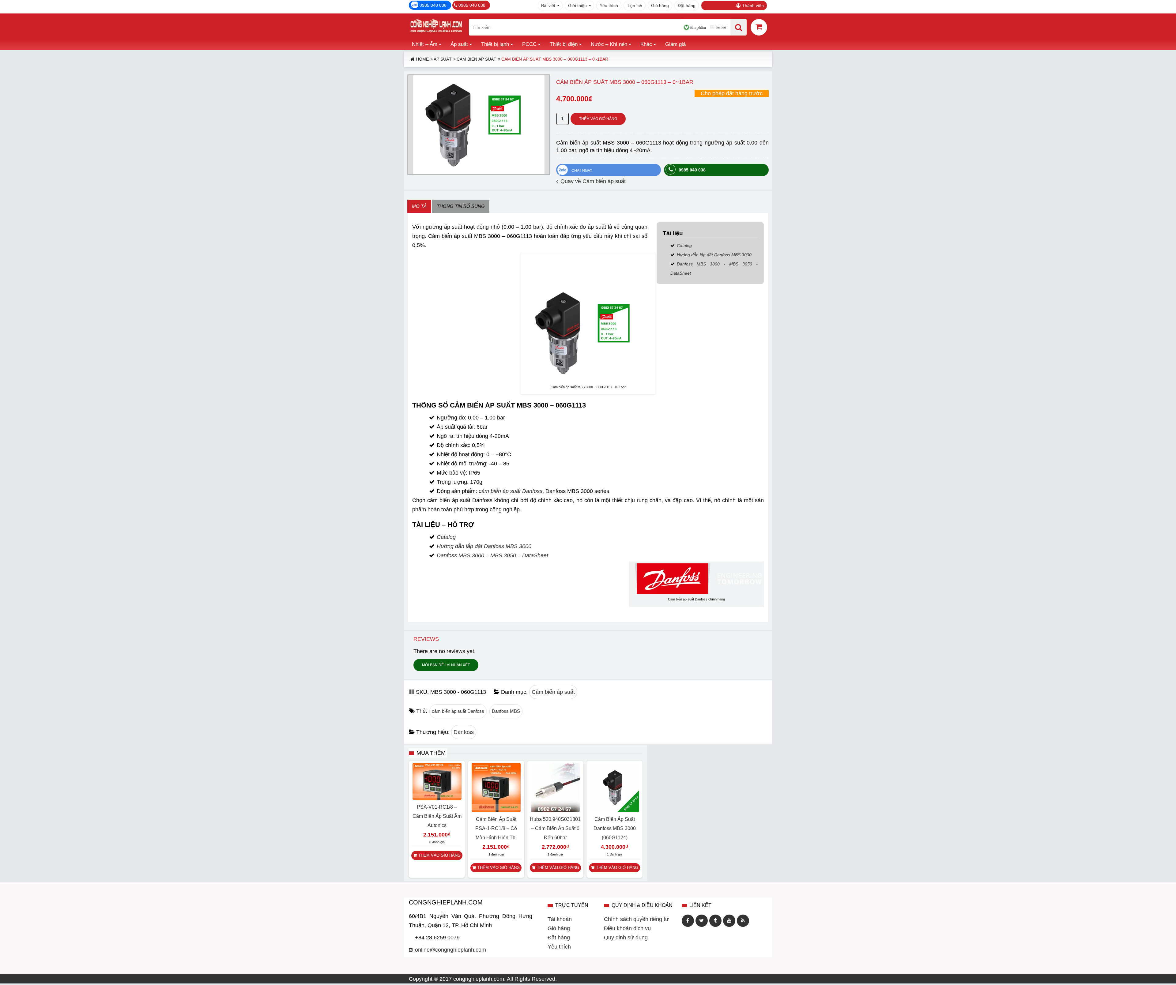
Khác (646, 44)
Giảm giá (675, 44)
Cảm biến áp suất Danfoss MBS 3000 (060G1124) (615, 828)
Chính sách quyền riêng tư (636, 919)
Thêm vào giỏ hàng (598, 119)
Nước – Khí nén (609, 44)
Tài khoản (560, 919)
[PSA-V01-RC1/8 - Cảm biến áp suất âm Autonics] (437, 798)
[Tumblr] (715, 921)
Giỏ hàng (660, 5)
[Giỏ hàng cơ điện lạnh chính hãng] (759, 27)
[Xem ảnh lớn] (479, 124)
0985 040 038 (433, 5)
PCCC (529, 44)
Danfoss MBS (506, 711)
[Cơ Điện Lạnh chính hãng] (436, 27)
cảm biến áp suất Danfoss (510, 491)
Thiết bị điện (564, 44)
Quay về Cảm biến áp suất (593, 181)
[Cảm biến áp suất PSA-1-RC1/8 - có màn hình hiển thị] (496, 810)
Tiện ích (634, 5)
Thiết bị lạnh (495, 44)
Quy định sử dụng (626, 937)
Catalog (684, 245)
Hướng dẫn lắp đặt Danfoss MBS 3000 (714, 254)
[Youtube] (729, 921)
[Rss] (743, 921)
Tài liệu (720, 27)
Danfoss (464, 732)
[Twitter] (701, 921)
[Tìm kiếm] (738, 27)
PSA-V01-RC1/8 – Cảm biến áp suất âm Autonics (437, 816)
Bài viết (548, 5)
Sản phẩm (698, 27)
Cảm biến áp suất (476, 59)
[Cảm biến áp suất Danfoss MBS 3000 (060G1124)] (614, 810)
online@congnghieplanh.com (450, 950)
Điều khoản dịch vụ (627, 928)
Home (422, 59)
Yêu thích (609, 5)
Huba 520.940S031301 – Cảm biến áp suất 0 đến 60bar (555, 828)
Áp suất (459, 44)
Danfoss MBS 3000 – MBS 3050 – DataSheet (492, 555)
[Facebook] (688, 921)
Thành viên (753, 5)
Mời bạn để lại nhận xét (446, 665)
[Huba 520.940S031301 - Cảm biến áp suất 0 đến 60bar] (555, 810)
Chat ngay (581, 170)
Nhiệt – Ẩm (424, 44)
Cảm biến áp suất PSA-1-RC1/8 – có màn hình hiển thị (496, 828)
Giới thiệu (577, 5)
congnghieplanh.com (478, 979)
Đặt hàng (686, 5)
